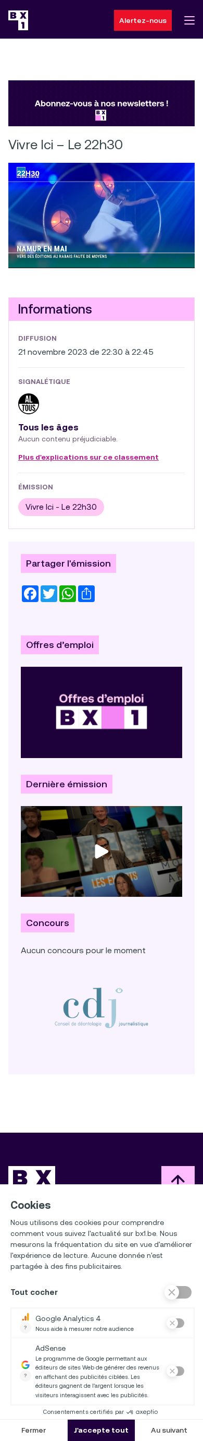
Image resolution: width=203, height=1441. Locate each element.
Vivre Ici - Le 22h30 (61, 507)
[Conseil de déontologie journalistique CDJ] (101, 1007)
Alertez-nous (143, 20)
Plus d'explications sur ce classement (88, 457)
